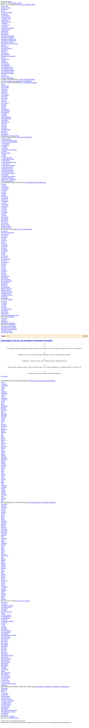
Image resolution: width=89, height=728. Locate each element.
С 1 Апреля (4, 148)
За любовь (4, 251)
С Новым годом (6, 293)
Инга (2, 435)
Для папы (4, 115)
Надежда (3, 465)
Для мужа (4, 126)
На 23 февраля (5, 276)
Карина (3, 440)
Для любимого (5, 110)
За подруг (4, 260)
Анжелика (4, 399)
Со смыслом (4, 669)
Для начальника (5, 129)
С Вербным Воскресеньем (9, 150)
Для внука (4, 89)
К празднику (5, 713)
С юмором (4, 23)
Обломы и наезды (6, 48)
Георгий (3, 535)
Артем (3, 513)
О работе (3, 203)
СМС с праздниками (7, 181)
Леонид (3, 558)
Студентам (4, 14)
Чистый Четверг (6, 153)
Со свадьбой (4, 174)
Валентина (4, 406)
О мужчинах (5, 189)
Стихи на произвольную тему (10, 315)
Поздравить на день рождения (10, 135)
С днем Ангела (5, 697)
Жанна (3, 430)
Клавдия (3, 443)
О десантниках (5, 287)
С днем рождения (6, 309)
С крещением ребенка (7, 28)
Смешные (4, 668)
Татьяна (3, 491)
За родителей (5, 262)
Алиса (3, 388)
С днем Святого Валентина (9, 142)
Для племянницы (6, 118)
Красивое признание (7, 73)
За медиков (4, 256)
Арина (3, 401)
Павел (3, 571)
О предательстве (6, 615)
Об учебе (3, 215)
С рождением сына (6, 168)
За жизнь (3, 248)
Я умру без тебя (5, 7)
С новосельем (5, 25)
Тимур (3, 591)
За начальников (5, 259)
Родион (3, 577)
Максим (3, 560)
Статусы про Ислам (7, 332)
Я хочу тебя (4, 6)
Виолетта (4, 416)
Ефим (2, 548)
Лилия (3, 454)
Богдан (3, 516)
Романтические (5, 29)
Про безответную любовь (8, 635)
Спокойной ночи (6, 22)
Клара (3, 445)
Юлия (3, 499)
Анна (2, 396)
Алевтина (4, 384)
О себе (3, 624)
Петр (2, 573)
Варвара (3, 409)
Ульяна (3, 493)
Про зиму (4, 647)
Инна (2, 437)
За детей (3, 238)
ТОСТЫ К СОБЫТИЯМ (24, 229)
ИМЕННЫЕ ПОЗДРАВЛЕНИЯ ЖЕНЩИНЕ (42, 381)
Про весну (4, 649)
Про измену (4, 310)
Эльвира (3, 498)
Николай (3, 568)
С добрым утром (6, 18)
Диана (3, 421)
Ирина (3, 438)
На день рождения (6, 281)
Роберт (3, 576)
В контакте (4, 602)
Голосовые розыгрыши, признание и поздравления (16, 81)
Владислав (4, 530)
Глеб (2, 537)
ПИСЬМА (11, 316)
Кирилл (3, 554)
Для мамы (4, 114)
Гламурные (4, 608)
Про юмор (4, 666)
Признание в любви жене (8, 40)
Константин (4, 555)
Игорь (3, 551)
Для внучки (4, 90)
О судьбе (3, 306)
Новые (3, 613)
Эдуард (3, 596)
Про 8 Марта (5, 674)
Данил (3, 540)
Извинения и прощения (8, 56)
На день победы (6, 279)
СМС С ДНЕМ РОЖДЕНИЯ (28, 82)
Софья (3, 488)
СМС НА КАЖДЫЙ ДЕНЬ (27, 4)
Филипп (3, 594)
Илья (2, 552)
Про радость (4, 654)
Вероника (4, 413)
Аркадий (3, 512)
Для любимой (5, 112)
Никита (3, 566)
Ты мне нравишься (6, 12)
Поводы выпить (6, 290)
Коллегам (4, 131)
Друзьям (3, 61)
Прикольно (4, 715)
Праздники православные (8, 326)
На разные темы (6, 228)
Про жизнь (4, 221)
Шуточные (4, 9)
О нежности (4, 196)
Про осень (4, 652)
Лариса (3, 451)
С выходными (5, 707)
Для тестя (4, 123)
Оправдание (4, 47)
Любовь (3, 455)
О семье (3, 626)
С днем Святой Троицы (8, 165)
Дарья (3, 420)
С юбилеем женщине (7, 170)
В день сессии (5, 76)
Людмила (4, 457)
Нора (2, 473)
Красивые (4, 685)
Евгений (3, 544)
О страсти (4, 209)
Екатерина (4, 426)
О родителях (5, 204)
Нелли (3, 468)
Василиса (4, 410)
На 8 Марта (4, 277)
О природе (4, 199)
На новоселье (5, 282)
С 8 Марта (4, 146)
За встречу (4, 237)
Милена (3, 463)
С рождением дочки (7, 167)
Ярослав (3, 599)
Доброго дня (5, 20)
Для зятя (3, 107)
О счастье (4, 210)
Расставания (4, 32)
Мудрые (3, 273)
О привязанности (6, 616)
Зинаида (3, 432)
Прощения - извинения (8, 323)
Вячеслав (4, 532)
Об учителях (5, 217)
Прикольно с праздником (8, 179)
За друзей (4, 240)
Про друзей (4, 641)
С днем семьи (5, 164)
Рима (2, 482)
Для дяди (3, 104)
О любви (3, 193)
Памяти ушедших (6, 288)
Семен (3, 583)
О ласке (3, 192)
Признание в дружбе (7, 42)
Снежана (3, 487)
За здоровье (4, 249)
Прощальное (5, 321)
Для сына (4, 100)
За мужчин (4, 246)
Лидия (3, 452)
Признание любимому (7, 36)
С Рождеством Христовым (9, 140)
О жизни (3, 301)
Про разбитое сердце (7, 655)
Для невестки (5, 109)
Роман (3, 579)
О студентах (4, 679)
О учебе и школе (6, 677)
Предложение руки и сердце (9, 43)
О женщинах (5, 187)
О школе (3, 213)
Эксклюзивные (5, 696)
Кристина (4, 446)
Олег (2, 569)
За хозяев (3, 270)
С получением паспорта (8, 173)
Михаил (3, 565)
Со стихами (4, 693)
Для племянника (6, 117)
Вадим (3, 519)
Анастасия (4, 393)
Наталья (3, 466)
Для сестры (4, 93)
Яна (2, 501)
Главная (9, 1)
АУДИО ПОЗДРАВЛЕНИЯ (27, 79)
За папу (3, 254)
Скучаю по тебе (5, 705)
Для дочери (4, 98)
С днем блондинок (6, 157)
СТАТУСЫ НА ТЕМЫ (23, 601)
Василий (3, 524)
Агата (3, 382)
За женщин (4, 245)
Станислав (4, 587)
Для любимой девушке (8, 70)
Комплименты (5, 54)
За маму (3, 253)
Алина (3, 387)
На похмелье (5, 53)
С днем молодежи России (8, 162)
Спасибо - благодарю (7, 700)
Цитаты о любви (6, 226)
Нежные (3, 51)
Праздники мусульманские (9, 329)
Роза (2, 484)
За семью (3, 263)
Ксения (3, 448)
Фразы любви (5, 224)
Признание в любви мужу (9, 39)
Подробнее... (4, 376)
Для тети (3, 106)
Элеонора (4, 494)
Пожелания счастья (7, 292)
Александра (4, 385)
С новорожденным (6, 295)
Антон (3, 510)
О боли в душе (5, 682)
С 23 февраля (5, 145)
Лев (2, 557)
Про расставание (6, 658)
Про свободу (5, 663)
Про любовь (4, 644)
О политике (4, 198)
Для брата (4, 92)
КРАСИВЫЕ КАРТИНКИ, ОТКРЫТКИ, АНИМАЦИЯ (52, 686)
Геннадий (4, 533)
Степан (3, 588)
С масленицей (5, 143)
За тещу (3, 267)
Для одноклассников (7, 605)
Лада (2, 449)
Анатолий (4, 507)
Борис (3, 518)
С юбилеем (4, 694)
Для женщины (5, 65)
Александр (4, 504)
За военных (4, 235)
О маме (3, 195)
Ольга (3, 477)
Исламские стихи (6, 331)
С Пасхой (4, 151)
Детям (3, 84)
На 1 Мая (4, 274)
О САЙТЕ (12, 716)
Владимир (4, 529)
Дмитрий (4, 543)
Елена (3, 427)
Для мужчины (5, 64)
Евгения (3, 424)
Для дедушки (5, 87)
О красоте (4, 190)
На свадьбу (4, 284)
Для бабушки (5, 86)
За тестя (3, 265)
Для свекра (4, 120)
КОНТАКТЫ (14, 718)
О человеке (4, 212)
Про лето (3, 651)
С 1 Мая (3, 154)
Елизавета (4, 429)
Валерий (3, 523)
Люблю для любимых (7, 78)
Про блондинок (5, 636)
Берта (2, 404)
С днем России (5, 160)
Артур (3, 515)
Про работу (4, 646)
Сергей (3, 585)
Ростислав (4, 580)
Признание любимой (7, 37)
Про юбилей (4, 665)
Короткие (4, 271)
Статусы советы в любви (8, 683)
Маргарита (4, 459)
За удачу (3, 268)
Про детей (4, 640)
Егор (2, 546)
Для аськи (4, 604)
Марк (2, 562)
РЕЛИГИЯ (12, 324)
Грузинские (4, 231)
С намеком (4, 26)
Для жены (4, 128)
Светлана (4, 485)
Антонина (4, 398)
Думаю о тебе (5, 59)
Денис (3, 541)
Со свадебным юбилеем (8, 176)
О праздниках (5, 680)
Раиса (2, 480)
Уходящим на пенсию (7, 178)
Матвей (3, 563)
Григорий (4, 538)
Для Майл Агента (6, 607)
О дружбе (4, 185)
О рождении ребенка (7, 621)
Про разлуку (4, 223)
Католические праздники (8, 327)
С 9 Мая (3, 156)
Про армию (4, 220)
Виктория (4, 415)
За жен (3, 242)
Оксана (3, 474)
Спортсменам (5, 15)
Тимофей (4, 590)
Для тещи (4, 125)
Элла (2, 496)
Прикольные (5, 34)
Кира (2, 441)
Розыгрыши (4, 31)
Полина (3, 479)
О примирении (5, 618)
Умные (3, 671)
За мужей (4, 243)
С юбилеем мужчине (7, 171)
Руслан (3, 582)
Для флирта (4, 62)
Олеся (3, 476)
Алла (2, 390)
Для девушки (5, 95)
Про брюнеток (5, 638)
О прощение (4, 201)
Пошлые (3, 45)
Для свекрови (5, 121)
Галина (3, 418)
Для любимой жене (7, 67)
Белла (2, 402)
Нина (2, 470)
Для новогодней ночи (7, 232)
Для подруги (5, 103)
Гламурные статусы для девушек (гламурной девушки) (26, 340)
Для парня (4, 96)
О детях (3, 184)
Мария (3, 462)
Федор (3, 593)
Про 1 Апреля (5, 676)
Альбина (3, 391)
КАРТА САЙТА (17, 3)
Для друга (4, 101)
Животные (4, 690)
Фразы (3, 11)
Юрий (3, 597)
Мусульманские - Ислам (8, 711)
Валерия (3, 407)
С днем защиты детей (7, 159)
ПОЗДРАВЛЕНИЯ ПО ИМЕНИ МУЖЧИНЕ (42, 502)
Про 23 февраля (5, 672)
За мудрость (4, 257)
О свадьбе (4, 207)
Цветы (3, 691)
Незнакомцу (4, 50)
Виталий (3, 527)
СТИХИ (9, 299)
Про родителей (5, 661)
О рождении (4, 206)
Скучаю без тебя (6, 17)
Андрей (3, 509)
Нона (2, 471)
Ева (2, 423)
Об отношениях (5, 632)
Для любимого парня (7, 71)
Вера (2, 412)
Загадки (3, 57)
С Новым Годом (6, 139)
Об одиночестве (6, 630)
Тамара (3, 490)
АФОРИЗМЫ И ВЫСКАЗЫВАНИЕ (35, 182)
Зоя (2, 434)
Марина (3, 460)
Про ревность (5, 660)
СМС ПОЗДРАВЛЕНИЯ (24, 137)
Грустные (4, 75)
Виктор (3, 526)
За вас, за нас (5, 234)
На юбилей (4, 285)
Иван (2, 549)
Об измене (4, 629)
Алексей (3, 505)
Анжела (3, 395)
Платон (3, 574)
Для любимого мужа (7, 68)
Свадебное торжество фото (9, 710)
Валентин (4, 521)
